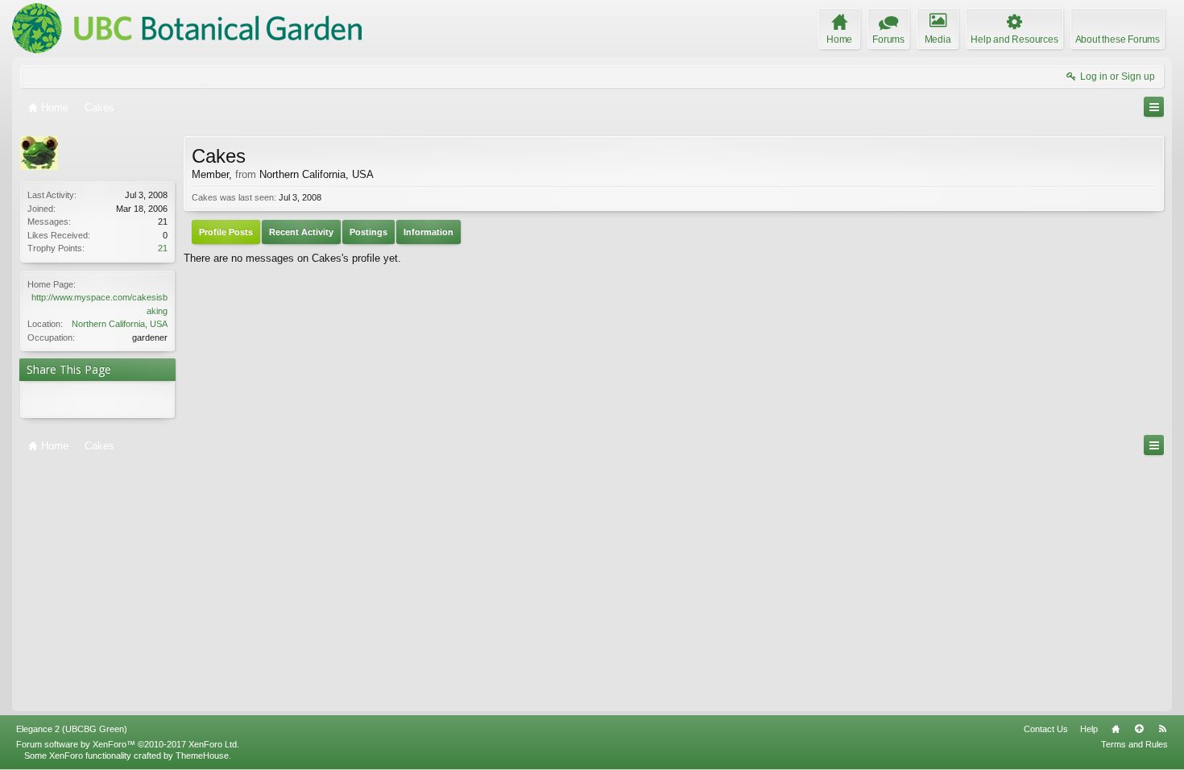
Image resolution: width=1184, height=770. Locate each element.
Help (1089, 729)
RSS (1162, 729)
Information (428, 232)
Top (1139, 729)
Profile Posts (226, 232)
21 (163, 248)
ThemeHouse (202, 755)
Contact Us (1046, 729)
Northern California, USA (120, 324)
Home (1115, 729)
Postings (368, 232)
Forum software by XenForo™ (127, 744)
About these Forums (1117, 39)
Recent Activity (301, 232)
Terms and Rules (1134, 744)
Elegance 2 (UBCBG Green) (71, 729)
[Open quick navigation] (1154, 107)
